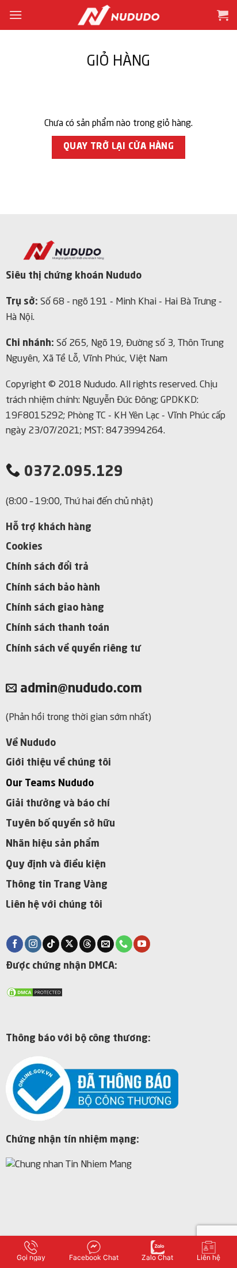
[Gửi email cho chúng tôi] (105, 944)
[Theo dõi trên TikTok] (51, 944)
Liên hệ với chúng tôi (54, 905)
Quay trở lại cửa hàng (118, 146)
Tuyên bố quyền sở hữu (60, 824)
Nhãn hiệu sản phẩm (53, 844)
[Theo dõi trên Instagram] (33, 944)
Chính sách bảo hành (53, 588)
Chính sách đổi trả (47, 567)
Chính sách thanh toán (57, 628)
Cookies (24, 547)
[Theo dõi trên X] (69, 944)
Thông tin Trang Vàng (57, 885)
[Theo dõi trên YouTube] (141, 944)
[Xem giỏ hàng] (222, 15)
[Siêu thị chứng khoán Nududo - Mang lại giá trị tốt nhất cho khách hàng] (118, 15)
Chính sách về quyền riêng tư (73, 649)
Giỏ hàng (118, 61)
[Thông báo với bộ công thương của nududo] (92, 1088)
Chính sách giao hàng (55, 608)
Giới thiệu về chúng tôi (58, 763)
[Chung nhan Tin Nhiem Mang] (91, 1195)
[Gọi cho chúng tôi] (124, 944)
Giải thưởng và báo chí (58, 804)
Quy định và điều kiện (56, 865)
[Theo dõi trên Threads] (87, 944)
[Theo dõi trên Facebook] (14, 944)
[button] (15, 15)
